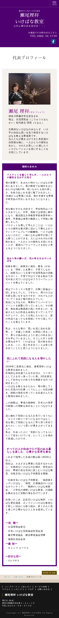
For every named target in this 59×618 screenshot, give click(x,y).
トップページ (11, 587)
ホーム (7, 577)
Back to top (49, 573)
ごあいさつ (18, 577)
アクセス (6, 589)
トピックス (19, 589)
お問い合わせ (43, 589)
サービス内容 (41, 587)
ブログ (31, 589)
